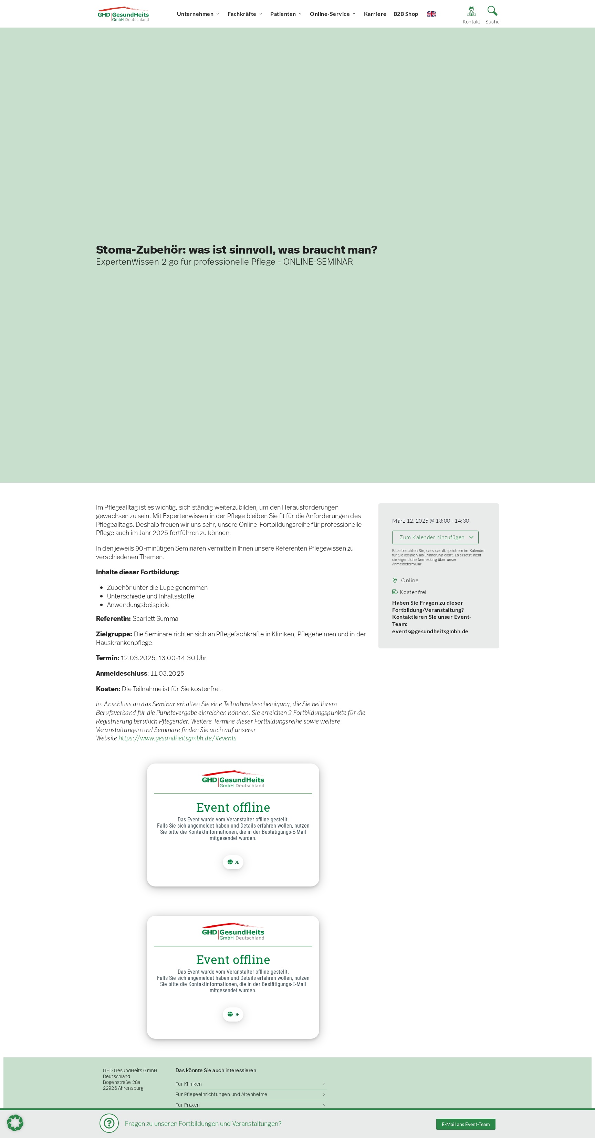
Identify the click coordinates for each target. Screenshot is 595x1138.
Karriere (375, 13)
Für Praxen (188, 1104)
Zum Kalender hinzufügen (432, 537)
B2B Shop (406, 13)
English (437, 13)
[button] (15, 1123)
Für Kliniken (189, 1083)
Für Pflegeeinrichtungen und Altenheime (222, 1094)
